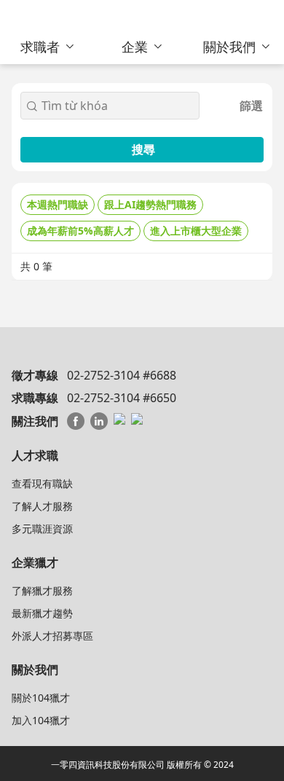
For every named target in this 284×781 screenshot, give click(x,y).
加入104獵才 (41, 720)
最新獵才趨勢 (42, 613)
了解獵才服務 (42, 590)
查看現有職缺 (42, 483)
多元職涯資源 (42, 528)
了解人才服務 (42, 506)
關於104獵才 (41, 698)
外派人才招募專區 (52, 636)
